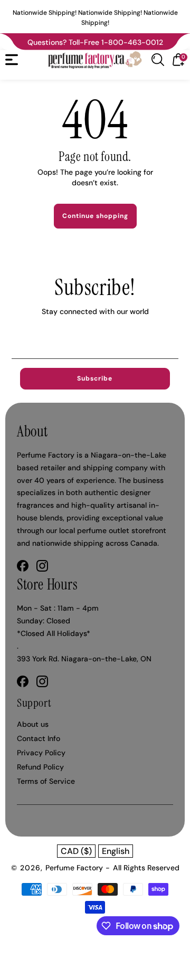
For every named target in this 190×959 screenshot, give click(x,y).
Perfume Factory (74, 867)
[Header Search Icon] (157, 59)
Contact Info (38, 738)
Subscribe (94, 378)
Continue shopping (95, 216)
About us (33, 724)
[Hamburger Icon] (11, 59)
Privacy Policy (41, 752)
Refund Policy (40, 767)
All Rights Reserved (146, 867)
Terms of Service (46, 781)
